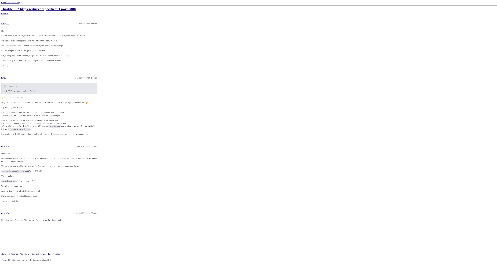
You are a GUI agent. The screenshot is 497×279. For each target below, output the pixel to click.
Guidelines (24, 254)
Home (3, 254)
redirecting (50, 220)
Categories (13, 254)
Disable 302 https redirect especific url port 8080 (38, 9)
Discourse (16, 260)
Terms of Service (39, 254)
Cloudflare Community (10, 3)
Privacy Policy (54, 254)
